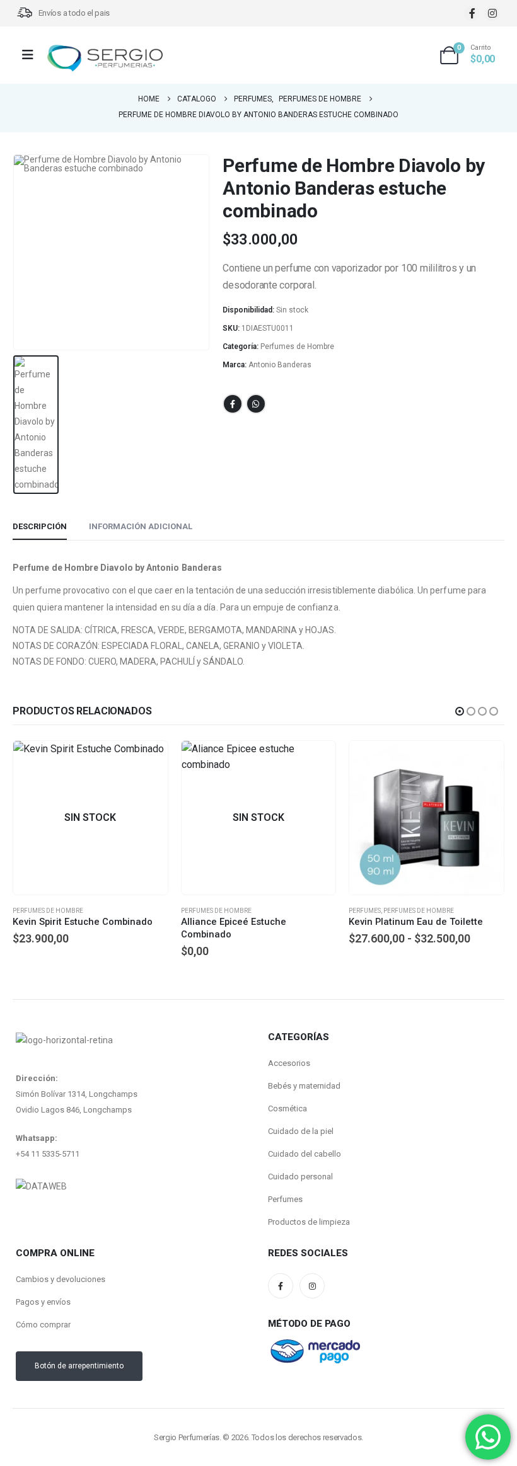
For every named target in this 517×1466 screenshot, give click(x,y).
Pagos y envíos (43, 1302)
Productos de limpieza (309, 1222)
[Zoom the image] (41, 1186)
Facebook (233, 404)
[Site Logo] (105, 58)
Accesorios (289, 1063)
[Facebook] (472, 13)
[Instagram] (492, 13)
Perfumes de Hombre (297, 346)
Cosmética (287, 1108)
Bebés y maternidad (304, 1086)
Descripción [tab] (40, 526)
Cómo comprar (43, 1324)
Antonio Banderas (279, 364)
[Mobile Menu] (32, 55)
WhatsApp (256, 404)
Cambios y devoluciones (60, 1279)
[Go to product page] (259, 818)
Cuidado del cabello (304, 1154)
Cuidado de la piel (301, 1131)
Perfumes (197, 910)
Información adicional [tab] (140, 526)
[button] (459, 711)
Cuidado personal (300, 1176)
